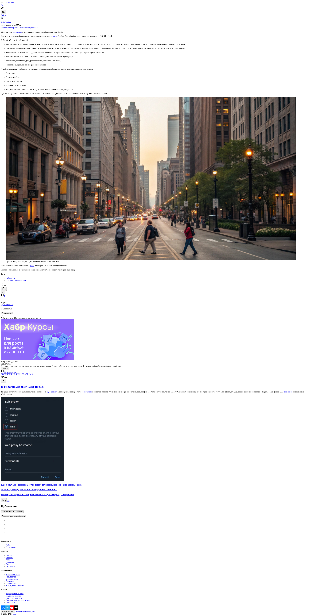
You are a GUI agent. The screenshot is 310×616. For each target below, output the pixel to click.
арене (55, 36)
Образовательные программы (18, 600)
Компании (10, 562)
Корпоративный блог (14, 594)
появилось (288, 392)
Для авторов (11, 577)
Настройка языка (8, 611)
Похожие (19, 512)
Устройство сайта (13, 575)
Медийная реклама (13, 596)
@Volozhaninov (7, 305)
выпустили (17, 32)
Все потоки (9, 2)
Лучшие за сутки (8, 512)
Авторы (9, 564)
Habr (14, 614)
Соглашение (11, 583)
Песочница (10, 566)
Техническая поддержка (25, 611)
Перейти (5, 368)
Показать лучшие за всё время (13, 516)
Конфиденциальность (15, 585)
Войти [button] (3, 15)
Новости (9, 558)
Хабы (8, 560)
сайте (32, 266)
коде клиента (52, 392)
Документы (10, 581)
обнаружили (87, 392)
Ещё (8, 501)
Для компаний (12, 579)
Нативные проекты (14, 598)
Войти (8, 545)
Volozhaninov (6, 22)
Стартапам (10, 602)
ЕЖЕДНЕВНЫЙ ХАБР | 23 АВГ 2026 (17, 374)
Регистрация (11, 547)
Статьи (9, 555)
